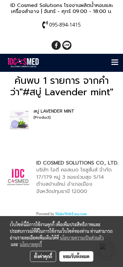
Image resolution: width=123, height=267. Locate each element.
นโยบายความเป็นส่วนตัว (82, 237)
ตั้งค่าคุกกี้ (43, 256)
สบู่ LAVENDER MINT (53, 111)
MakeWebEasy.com (71, 214)
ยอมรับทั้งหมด (76, 256)
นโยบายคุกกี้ (31, 244)
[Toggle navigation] (115, 63)
